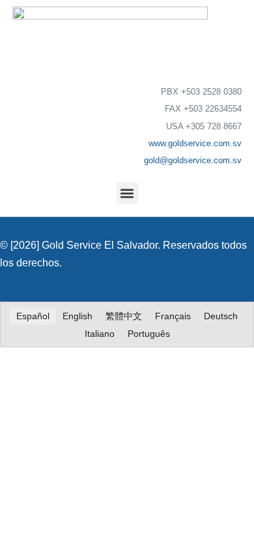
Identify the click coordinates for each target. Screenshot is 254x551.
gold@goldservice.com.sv (193, 160)
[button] (127, 193)
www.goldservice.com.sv (195, 143)
